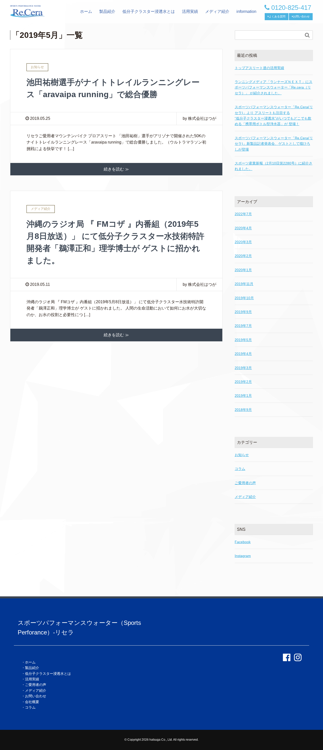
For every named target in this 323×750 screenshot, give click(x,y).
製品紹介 (107, 11)
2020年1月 (243, 270)
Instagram (243, 556)
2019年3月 (243, 368)
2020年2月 (243, 256)
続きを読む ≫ (116, 169)
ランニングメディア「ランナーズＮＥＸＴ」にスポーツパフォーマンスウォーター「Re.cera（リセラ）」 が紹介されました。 (273, 87)
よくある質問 (277, 16)
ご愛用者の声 (245, 483)
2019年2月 (243, 382)
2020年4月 (243, 228)
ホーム (86, 11)
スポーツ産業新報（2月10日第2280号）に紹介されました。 (273, 166)
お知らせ (242, 455)
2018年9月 (243, 410)
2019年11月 (244, 284)
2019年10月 (244, 298)
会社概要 (32, 702)
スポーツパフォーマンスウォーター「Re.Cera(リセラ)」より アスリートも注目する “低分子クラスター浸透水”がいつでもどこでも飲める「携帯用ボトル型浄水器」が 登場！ (274, 115)
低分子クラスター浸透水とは (148, 11)
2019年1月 (243, 396)
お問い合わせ (301, 16)
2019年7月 (243, 326)
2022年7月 (243, 214)
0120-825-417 (290, 7)
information (246, 11)
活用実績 (190, 11)
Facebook (243, 542)
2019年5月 (243, 340)
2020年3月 (243, 242)
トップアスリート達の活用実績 (259, 68)
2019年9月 (243, 312)
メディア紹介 (217, 11)
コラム (240, 469)
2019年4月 (243, 354)
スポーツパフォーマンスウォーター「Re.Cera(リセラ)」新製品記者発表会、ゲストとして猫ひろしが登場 (274, 143)
